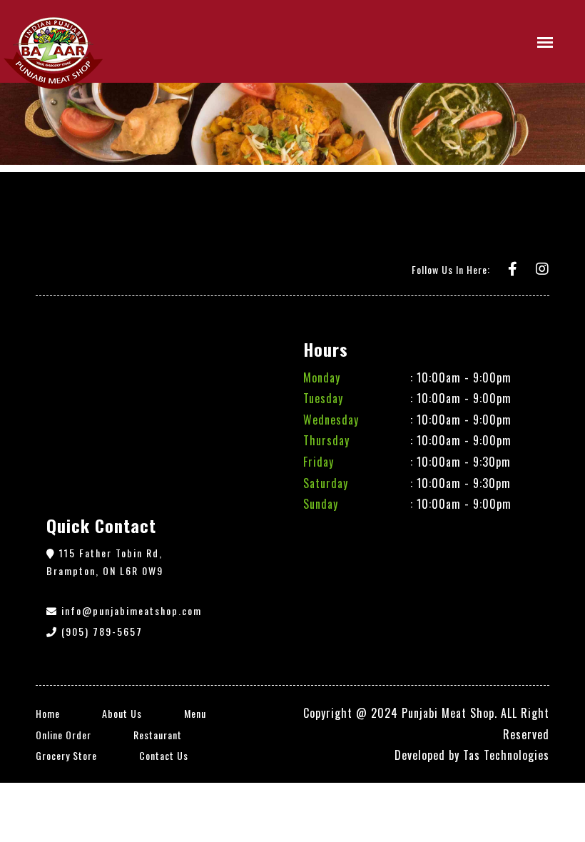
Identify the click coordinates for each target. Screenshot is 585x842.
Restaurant (157, 734)
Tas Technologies (506, 755)
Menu (195, 713)
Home (48, 713)
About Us (122, 713)
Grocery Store (66, 755)
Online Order (63, 734)
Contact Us (163, 755)
